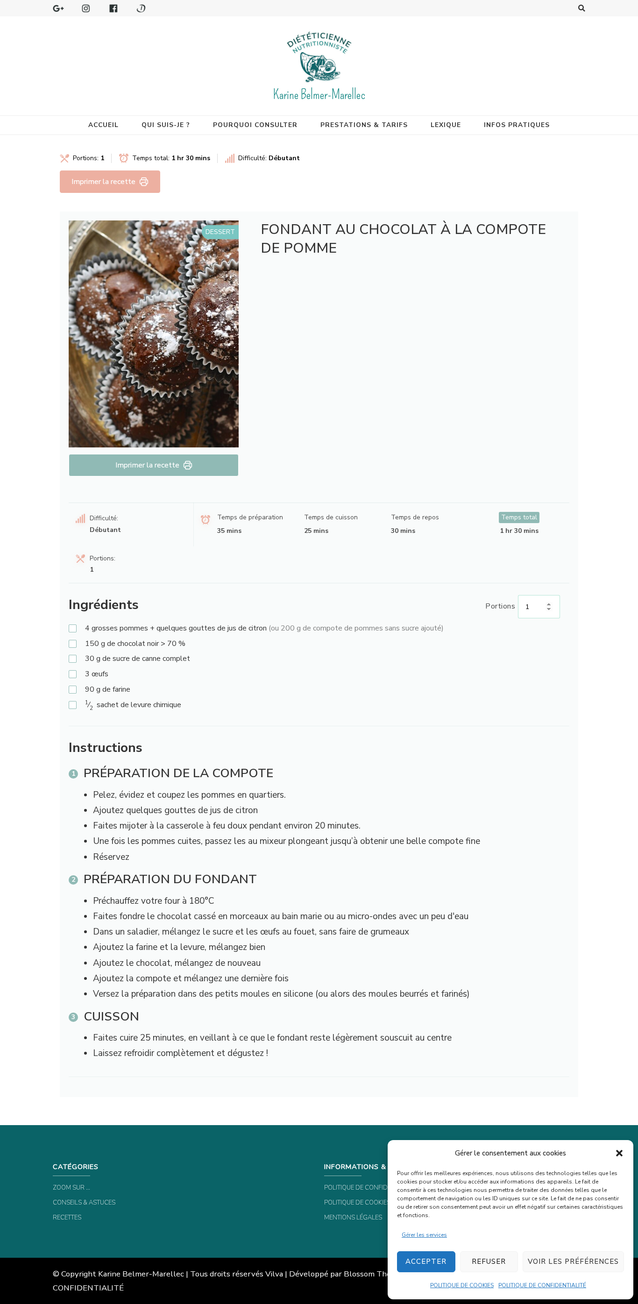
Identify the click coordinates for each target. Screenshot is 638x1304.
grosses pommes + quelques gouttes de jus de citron (264, 628)
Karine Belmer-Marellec (319, 94)
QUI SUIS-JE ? (166, 124)
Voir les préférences (573, 1261)
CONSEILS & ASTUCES (84, 1202)
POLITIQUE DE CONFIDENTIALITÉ (542, 1285)
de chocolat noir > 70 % (135, 643)
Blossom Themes (374, 1274)
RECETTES (67, 1217)
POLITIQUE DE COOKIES (462, 1285)
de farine (107, 689)
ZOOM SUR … (71, 1188)
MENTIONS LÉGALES (353, 1217)
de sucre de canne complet (137, 658)
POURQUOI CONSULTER (255, 124)
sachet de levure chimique (133, 705)
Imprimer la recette (103, 182)
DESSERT (220, 231)
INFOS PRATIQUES (517, 124)
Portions (500, 606)
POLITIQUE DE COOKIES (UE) (363, 1202)
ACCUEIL (103, 124)
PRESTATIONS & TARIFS (364, 124)
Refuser (489, 1261)
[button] (619, 1153)
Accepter (426, 1261)
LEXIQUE (446, 124)
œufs (96, 674)
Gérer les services (424, 1235)
